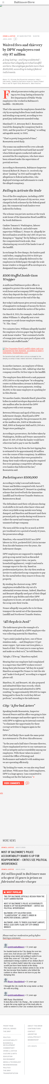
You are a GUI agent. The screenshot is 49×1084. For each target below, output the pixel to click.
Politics (6, 1037)
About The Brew (35, 1026)
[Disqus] (24, 975)
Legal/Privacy (34, 1037)
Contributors (34, 1028)
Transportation (10, 1073)
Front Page (8, 1026)
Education (7, 1056)
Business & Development (9, 1044)
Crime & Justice (9, 36)
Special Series (9, 1028)
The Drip (7, 1031)
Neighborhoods (10, 1065)
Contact (31, 1031)
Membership (33, 1040)
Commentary (9, 1048)
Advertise (32, 1034)
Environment (9, 1059)
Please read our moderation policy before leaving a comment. (21, 936)
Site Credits (32, 1046)
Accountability (10, 1040)
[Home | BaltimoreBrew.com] (24, 2)
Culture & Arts (10, 1053)
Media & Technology (12, 1062)
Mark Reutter (25, 36)
